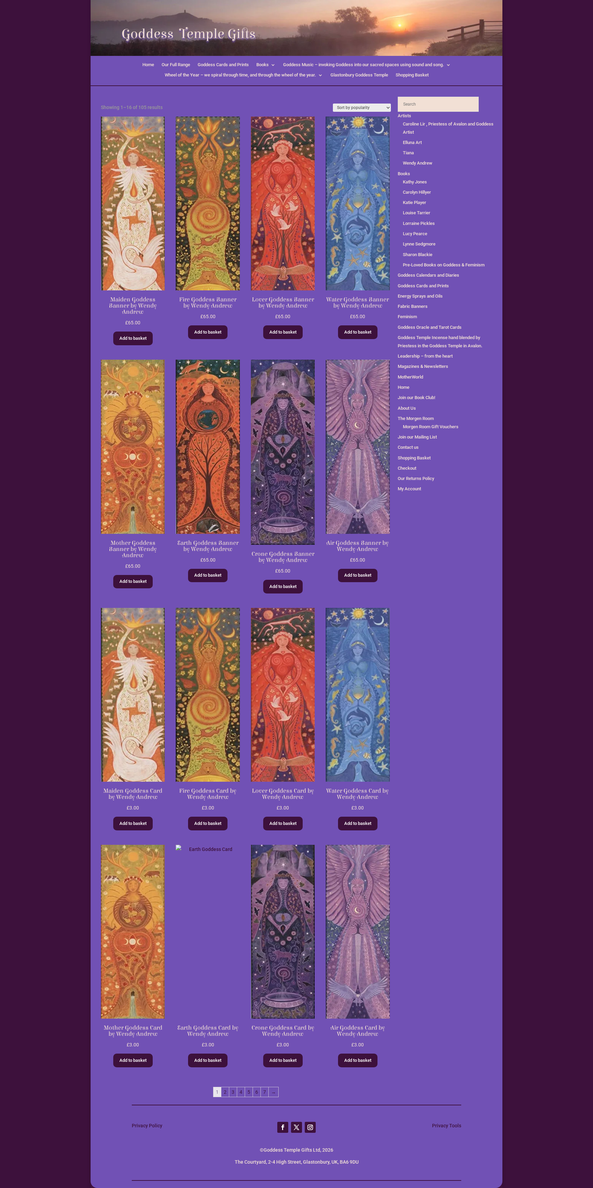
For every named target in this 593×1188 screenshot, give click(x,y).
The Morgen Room (416, 418)
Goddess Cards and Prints (223, 64)
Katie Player (414, 202)
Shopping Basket (412, 75)
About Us (407, 408)
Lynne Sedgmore (419, 244)
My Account (409, 488)
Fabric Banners (413, 306)
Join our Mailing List (417, 437)
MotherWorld (410, 377)
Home (148, 64)
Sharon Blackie (417, 254)
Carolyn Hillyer (417, 192)
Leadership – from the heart (425, 356)
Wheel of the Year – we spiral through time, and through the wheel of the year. (240, 75)
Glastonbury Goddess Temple (359, 75)
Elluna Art (412, 142)
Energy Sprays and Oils (420, 296)
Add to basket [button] (133, 338)
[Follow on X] (296, 1127)
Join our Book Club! (416, 397)
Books (262, 64)
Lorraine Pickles (419, 223)
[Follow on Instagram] (310, 1127)
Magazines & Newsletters (423, 366)
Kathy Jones (415, 181)
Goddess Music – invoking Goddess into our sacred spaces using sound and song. (363, 64)
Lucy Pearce (415, 233)
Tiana (408, 152)
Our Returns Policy (416, 478)
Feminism (407, 316)
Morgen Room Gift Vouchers (430, 426)
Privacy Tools (446, 1125)
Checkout (407, 468)
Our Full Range (176, 64)
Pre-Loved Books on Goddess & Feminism (444, 264)
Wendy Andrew (417, 163)
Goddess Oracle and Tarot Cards (430, 327)
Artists (404, 115)
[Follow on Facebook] (282, 1127)
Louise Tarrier (416, 212)
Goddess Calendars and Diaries (428, 275)
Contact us (408, 447)
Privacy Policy (147, 1125)
